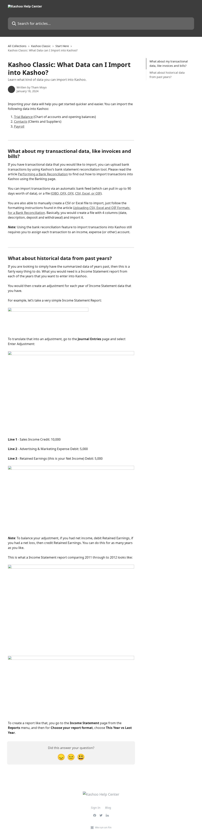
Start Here (62, 46)
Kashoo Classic (41, 46)
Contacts (20, 121)
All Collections (17, 46)
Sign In (95, 807)
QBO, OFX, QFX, (63, 193)
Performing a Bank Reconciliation (43, 174)
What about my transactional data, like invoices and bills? (169, 63)
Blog (108, 807)
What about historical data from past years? (167, 75)
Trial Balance (23, 117)
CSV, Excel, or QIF (88, 193)
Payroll (19, 126)
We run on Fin (103, 827)
